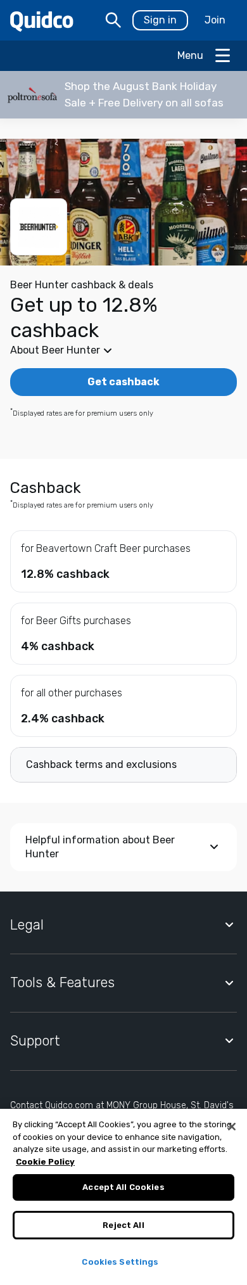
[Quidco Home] (41, 21)
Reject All (123, 1225)
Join (215, 20)
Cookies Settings (120, 1262)
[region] (123, 1197)
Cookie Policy (45, 1162)
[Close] (232, 1127)
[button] (123, 94)
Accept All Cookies (123, 1187)
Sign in (160, 20)
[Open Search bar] (113, 20)
